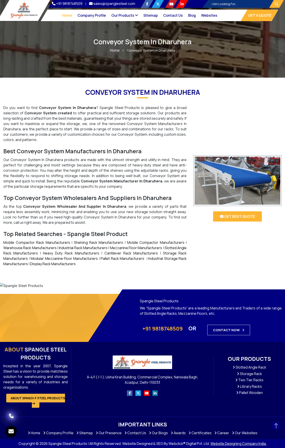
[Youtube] (171, 4)
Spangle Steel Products (35, 353)
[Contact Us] (11, 409)
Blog (192, 15)
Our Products (123, 15)
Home (67, 15)
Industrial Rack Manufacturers (83, 247)
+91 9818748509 (69, 3)
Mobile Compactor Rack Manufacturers (36, 242)
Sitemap (150, 15)
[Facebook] (147, 4)
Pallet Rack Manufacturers (122, 258)
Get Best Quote (239, 216)
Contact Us (173, 15)
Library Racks (250, 386)
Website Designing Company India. (238, 443)
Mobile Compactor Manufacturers (155, 242)
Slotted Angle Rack (250, 367)
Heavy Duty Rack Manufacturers (71, 253)
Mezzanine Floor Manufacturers (136, 247)
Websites (209, 15)
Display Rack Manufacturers (53, 263)
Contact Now (226, 330)
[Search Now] (276, 4)
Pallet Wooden (250, 392)
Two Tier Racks (250, 379)
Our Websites (245, 432)
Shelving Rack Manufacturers (98, 242)
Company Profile (91, 15)
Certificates (201, 432)
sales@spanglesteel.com (114, 3)
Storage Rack (250, 373)
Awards (179, 432)
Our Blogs (159, 432)
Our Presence (110, 432)
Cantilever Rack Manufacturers (131, 253)
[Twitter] (158, 4)
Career (223, 432)
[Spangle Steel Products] (24, 10)
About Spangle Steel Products (38, 398)
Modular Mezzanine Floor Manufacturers (64, 258)
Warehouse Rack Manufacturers (30, 247)
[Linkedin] (182, 4)
